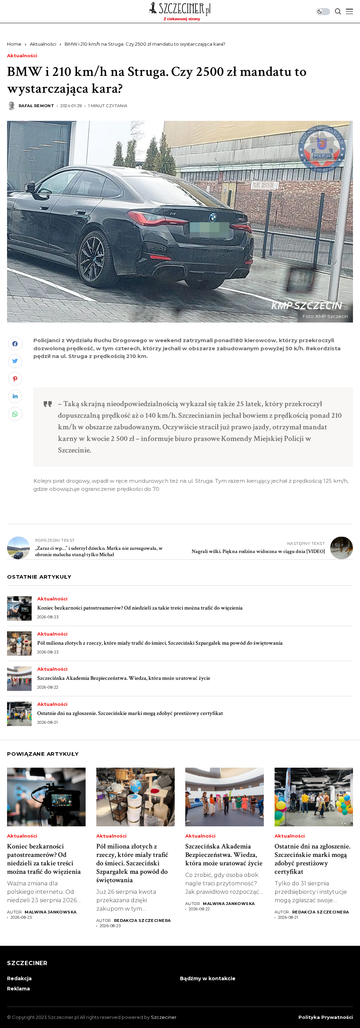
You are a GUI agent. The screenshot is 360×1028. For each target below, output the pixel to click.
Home (14, 44)
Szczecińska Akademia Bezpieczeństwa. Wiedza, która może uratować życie (123, 678)
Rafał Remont (36, 106)
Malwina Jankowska (50, 912)
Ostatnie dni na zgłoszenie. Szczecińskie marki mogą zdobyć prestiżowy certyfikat (130, 713)
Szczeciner (163, 1017)
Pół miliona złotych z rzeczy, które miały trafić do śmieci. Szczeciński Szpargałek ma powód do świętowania (160, 643)
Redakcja (19, 978)
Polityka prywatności (325, 1017)
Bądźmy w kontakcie (208, 978)
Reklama (18, 988)
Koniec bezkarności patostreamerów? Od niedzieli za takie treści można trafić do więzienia (140, 608)
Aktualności (43, 44)
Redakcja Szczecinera (142, 920)
